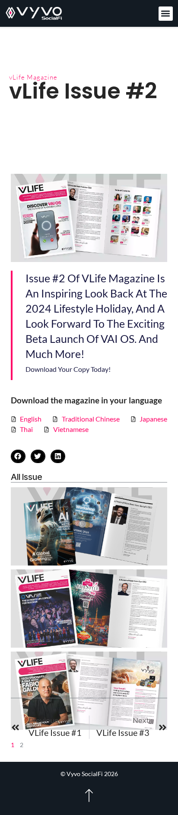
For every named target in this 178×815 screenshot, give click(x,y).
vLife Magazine (33, 77)
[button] (166, 13)
